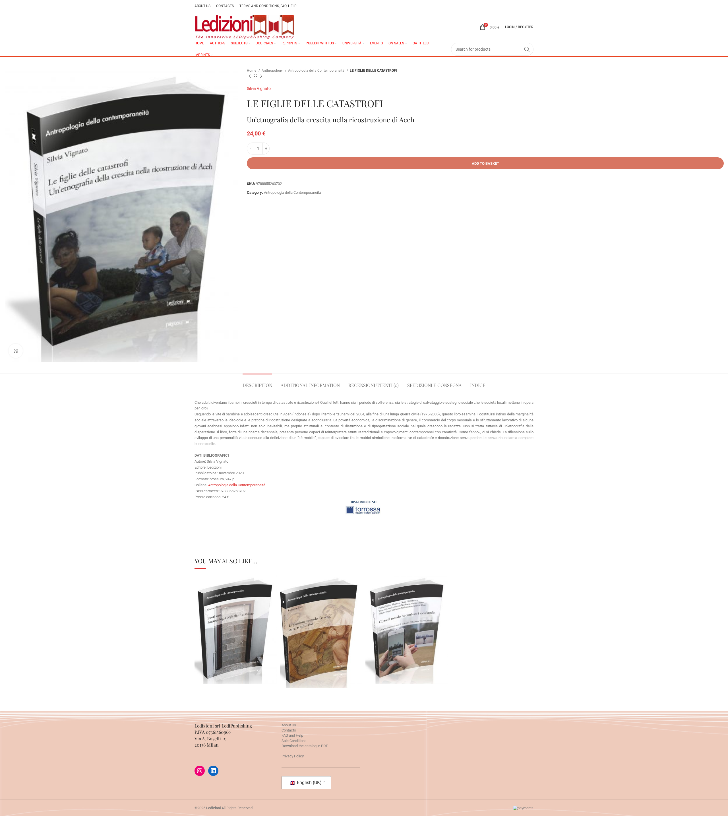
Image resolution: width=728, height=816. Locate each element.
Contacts (289, 730)
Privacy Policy (293, 756)
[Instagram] (200, 771)
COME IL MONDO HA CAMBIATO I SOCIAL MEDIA (406, 614)
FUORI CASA (236, 615)
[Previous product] (250, 76)
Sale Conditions (294, 741)
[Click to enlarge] (16, 351)
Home (252, 71)
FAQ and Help (292, 735)
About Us (289, 725)
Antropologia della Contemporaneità (316, 71)
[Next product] (261, 76)
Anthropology (273, 71)
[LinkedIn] (213, 771)
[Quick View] (217, 643)
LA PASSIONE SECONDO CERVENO (321, 616)
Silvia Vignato (259, 88)
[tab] (257, 382)
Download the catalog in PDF (305, 746)
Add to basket (485, 163)
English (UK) (309, 782)
